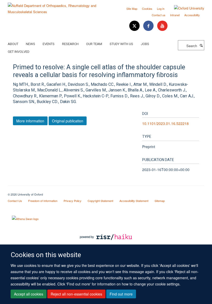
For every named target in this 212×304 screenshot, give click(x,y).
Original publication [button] (67, 120)
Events (49, 43)
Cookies (147, 8)
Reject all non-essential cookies (76, 294)
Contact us (158, 15)
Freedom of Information (42, 201)
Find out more (121, 294)
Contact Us (15, 201)
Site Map (131, 8)
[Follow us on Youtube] (162, 25)
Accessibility (192, 15)
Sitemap (160, 201)
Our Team (94, 43)
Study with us (121, 43)
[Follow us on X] (135, 25)
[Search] (201, 45)
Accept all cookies (28, 294)
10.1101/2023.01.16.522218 (165, 123)
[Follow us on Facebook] (149, 25)
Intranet (175, 15)
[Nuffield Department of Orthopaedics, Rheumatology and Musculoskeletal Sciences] (55, 6)
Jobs (145, 43)
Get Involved (18, 51)
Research (70, 43)
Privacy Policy (72, 201)
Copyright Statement (100, 201)
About (13, 43)
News (30, 43)
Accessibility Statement (133, 201)
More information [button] (30, 120)
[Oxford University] (185, 8)
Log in (160, 8)
